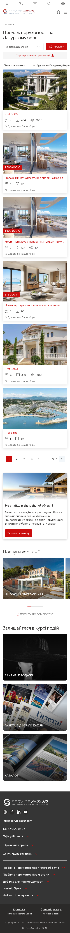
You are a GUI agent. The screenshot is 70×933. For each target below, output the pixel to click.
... (47, 459)
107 (54, 459)
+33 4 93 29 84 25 (14, 829)
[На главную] (18, 12)
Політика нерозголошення (19, 913)
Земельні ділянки (14, 65)
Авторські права (51, 913)
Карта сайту (19, 909)
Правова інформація (51, 909)
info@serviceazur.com (17, 820)
